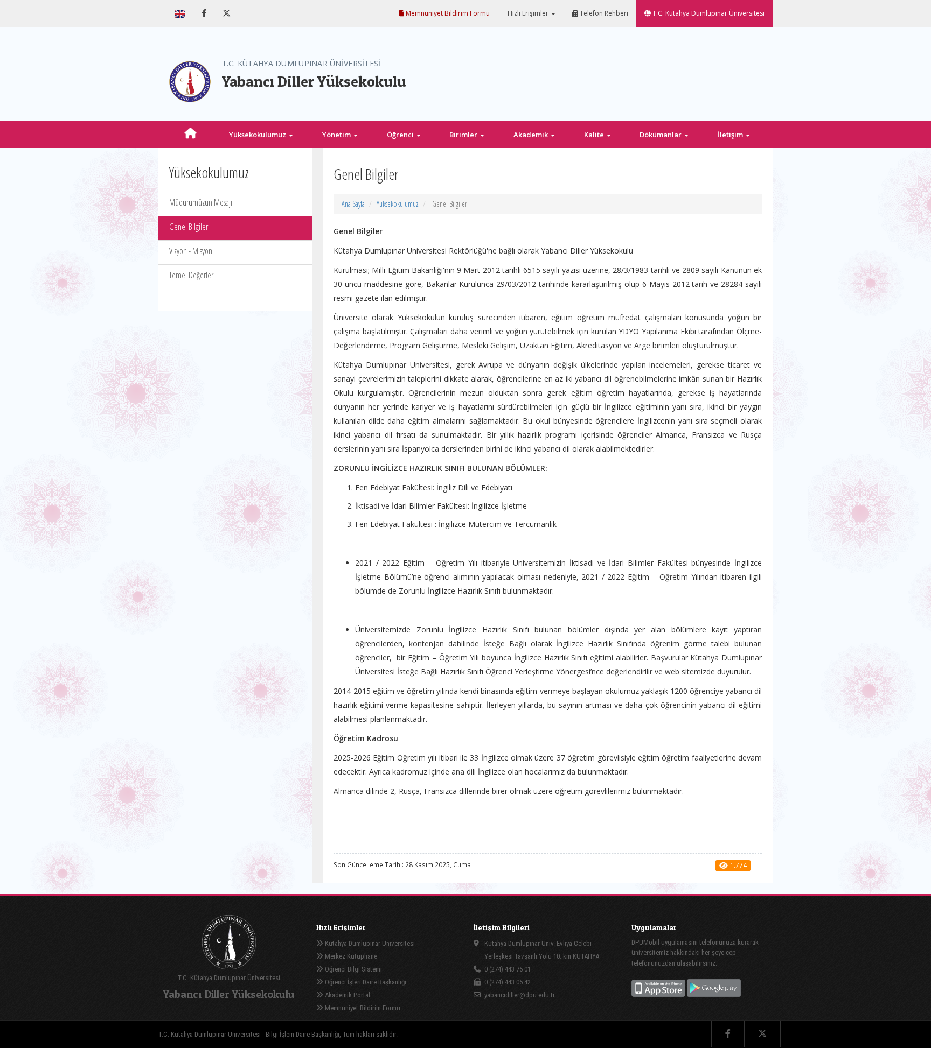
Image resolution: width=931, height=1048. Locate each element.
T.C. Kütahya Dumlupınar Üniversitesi (708, 13)
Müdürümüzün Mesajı (200, 202)
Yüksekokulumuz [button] (258, 134)
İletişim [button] (731, 134)
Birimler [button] (464, 134)
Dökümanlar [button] (661, 134)
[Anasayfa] (190, 134)
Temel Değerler (191, 275)
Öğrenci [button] (401, 134)
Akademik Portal (346, 995)
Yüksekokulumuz (398, 204)
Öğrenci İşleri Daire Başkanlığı (364, 982)
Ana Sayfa (353, 204)
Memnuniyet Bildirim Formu (447, 13)
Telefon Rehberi (603, 13)
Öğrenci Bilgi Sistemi (352, 969)
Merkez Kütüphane (350, 956)
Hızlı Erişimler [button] (528, 13)
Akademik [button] (531, 134)
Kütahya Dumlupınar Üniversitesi (369, 943)
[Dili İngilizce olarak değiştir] (179, 13)
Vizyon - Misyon (190, 251)
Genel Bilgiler (188, 227)
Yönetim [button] (337, 134)
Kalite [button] (595, 134)
